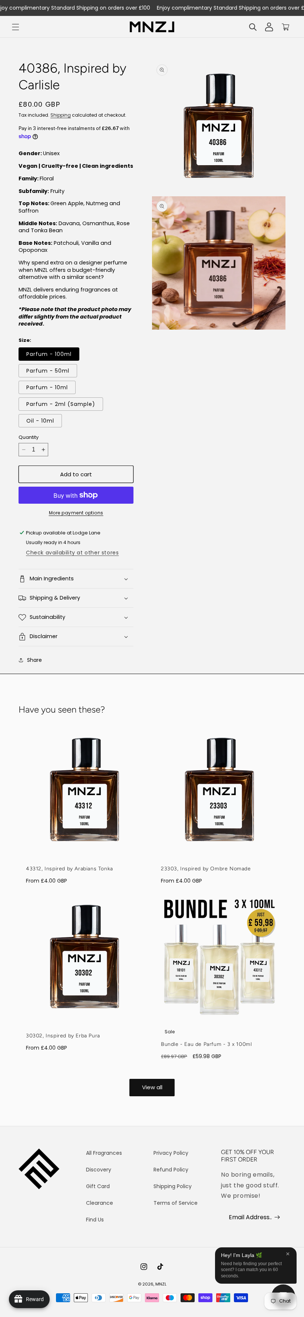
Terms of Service (175, 1203)
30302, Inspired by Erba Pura (63, 1036)
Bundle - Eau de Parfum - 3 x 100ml (206, 1044)
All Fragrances (104, 1153)
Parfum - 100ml (49, 354)
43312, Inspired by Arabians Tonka (69, 869)
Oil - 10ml (40, 420)
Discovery (98, 1169)
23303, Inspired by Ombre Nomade (206, 869)
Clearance (99, 1203)
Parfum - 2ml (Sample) (60, 404)
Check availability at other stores (72, 552)
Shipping (60, 115)
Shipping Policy (172, 1186)
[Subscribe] (277, 1217)
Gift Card (98, 1186)
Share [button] (34, 660)
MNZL (160, 1284)
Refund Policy (170, 1169)
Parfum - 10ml (47, 387)
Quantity (29, 437)
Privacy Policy (170, 1153)
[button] (15, 27)
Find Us (95, 1219)
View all (152, 1087)
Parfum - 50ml (47, 370)
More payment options (76, 513)
